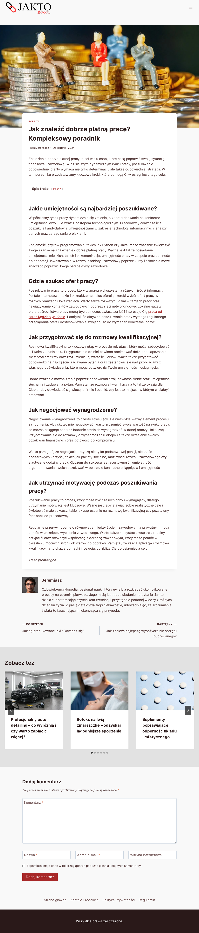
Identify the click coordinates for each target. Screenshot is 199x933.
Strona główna (55, 900)
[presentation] (34, 691)
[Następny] (188, 710)
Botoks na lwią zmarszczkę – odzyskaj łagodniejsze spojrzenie (99, 725)
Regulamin (147, 900)
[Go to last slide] (11, 710)
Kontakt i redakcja (85, 900)
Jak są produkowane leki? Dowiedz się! (53, 628)
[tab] (92, 753)
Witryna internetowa (146, 855)
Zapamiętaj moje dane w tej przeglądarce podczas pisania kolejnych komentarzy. (84, 866)
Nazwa (31, 855)
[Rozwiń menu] (190, 8)
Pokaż (57, 188)
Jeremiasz (42, 147)
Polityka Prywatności (118, 900)
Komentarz (34, 802)
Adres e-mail (88, 855)
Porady (34, 121)
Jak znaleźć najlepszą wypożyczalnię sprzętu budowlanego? (141, 630)
